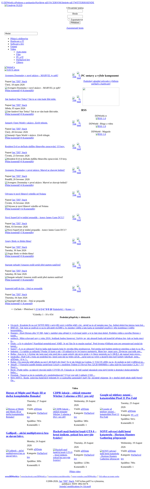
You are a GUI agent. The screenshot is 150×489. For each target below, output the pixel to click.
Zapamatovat (77, 19)
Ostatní (13, 46)
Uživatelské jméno (75, 8)
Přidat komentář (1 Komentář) (19, 303)
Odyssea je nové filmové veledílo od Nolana (25, 194)
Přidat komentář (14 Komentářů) (20, 209)
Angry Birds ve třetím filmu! (18, 241)
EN (89, 2)
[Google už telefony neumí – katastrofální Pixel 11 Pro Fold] (109, 417)
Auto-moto (21, 52)
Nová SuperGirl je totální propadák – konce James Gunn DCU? (34, 217)
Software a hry (17, 44)
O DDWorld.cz (8, 2)
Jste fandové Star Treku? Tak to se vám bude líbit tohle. (30, 99)
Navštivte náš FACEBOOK (48, 2)
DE (92, 2)
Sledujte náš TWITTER (72, 2)
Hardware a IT (17, 41)
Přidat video (75, 471)
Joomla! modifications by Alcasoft (75, 486)
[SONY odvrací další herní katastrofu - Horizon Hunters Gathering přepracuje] (109, 459)
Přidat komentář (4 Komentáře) (19, 185)
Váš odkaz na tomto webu (109, 476)
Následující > (59, 309)
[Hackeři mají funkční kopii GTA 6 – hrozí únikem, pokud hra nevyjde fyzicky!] (63, 460)
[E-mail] (79, 74)
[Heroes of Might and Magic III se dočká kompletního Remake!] (15, 417)
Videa (13, 49)
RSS (85, 2)
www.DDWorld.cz (12, 476)
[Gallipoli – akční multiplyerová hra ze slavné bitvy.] (15, 456)
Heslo (75, 13)
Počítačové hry (23, 59)
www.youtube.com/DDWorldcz (84, 476)
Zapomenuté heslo (75, 28)
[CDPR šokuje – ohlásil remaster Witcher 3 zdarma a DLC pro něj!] (63, 417)
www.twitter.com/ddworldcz (59, 476)
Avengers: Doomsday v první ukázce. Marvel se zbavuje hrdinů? (35, 170)
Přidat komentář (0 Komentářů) (19, 90)
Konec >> (70, 309)
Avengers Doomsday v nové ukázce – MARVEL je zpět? (31, 75)
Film (18, 54)
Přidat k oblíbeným (19, 38)
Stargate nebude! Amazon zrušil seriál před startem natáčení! (33, 265)
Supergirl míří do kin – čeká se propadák (23, 288)
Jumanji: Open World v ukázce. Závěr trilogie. (26, 123)
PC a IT (20, 57)
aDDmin (38, 409)
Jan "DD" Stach (19, 81)
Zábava (19, 62)
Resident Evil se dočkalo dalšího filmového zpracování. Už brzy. (35, 146)
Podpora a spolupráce (25, 2)
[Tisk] (74, 74)
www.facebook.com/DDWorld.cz (34, 476)
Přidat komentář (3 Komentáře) (19, 232)
